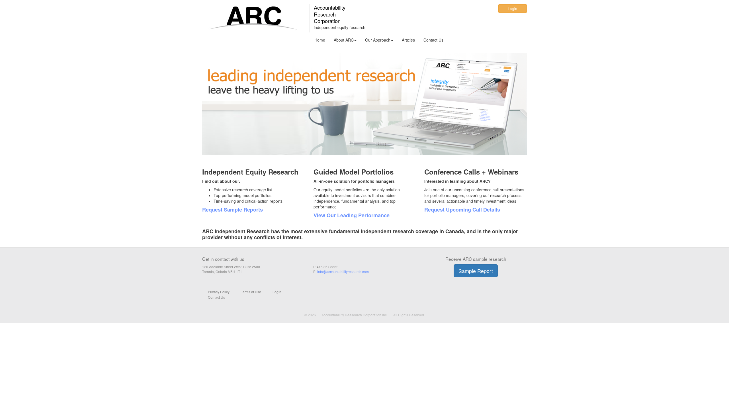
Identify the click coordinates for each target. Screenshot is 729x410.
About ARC (344, 40)
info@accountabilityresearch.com (343, 271)
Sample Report (475, 270)
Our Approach (377, 40)
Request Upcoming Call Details (462, 209)
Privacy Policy (219, 291)
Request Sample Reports (232, 209)
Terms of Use (251, 291)
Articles (408, 40)
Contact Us (433, 40)
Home (319, 40)
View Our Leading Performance (352, 215)
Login (512, 8)
